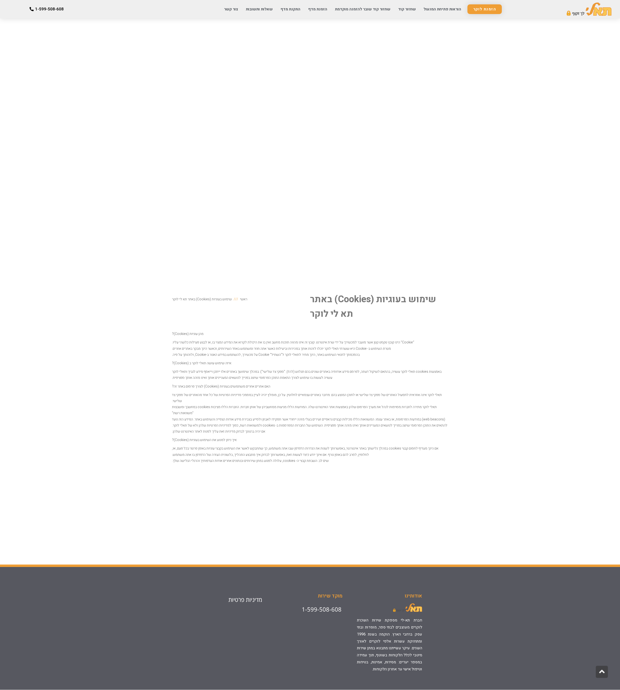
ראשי (243, 299)
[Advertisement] (310, 512)
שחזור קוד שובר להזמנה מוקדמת (362, 9)
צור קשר (231, 9)
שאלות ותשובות (259, 9)
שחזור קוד (407, 9)
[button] (484, 9)
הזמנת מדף (317, 9)
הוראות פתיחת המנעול (442, 9)
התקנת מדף (290, 9)
